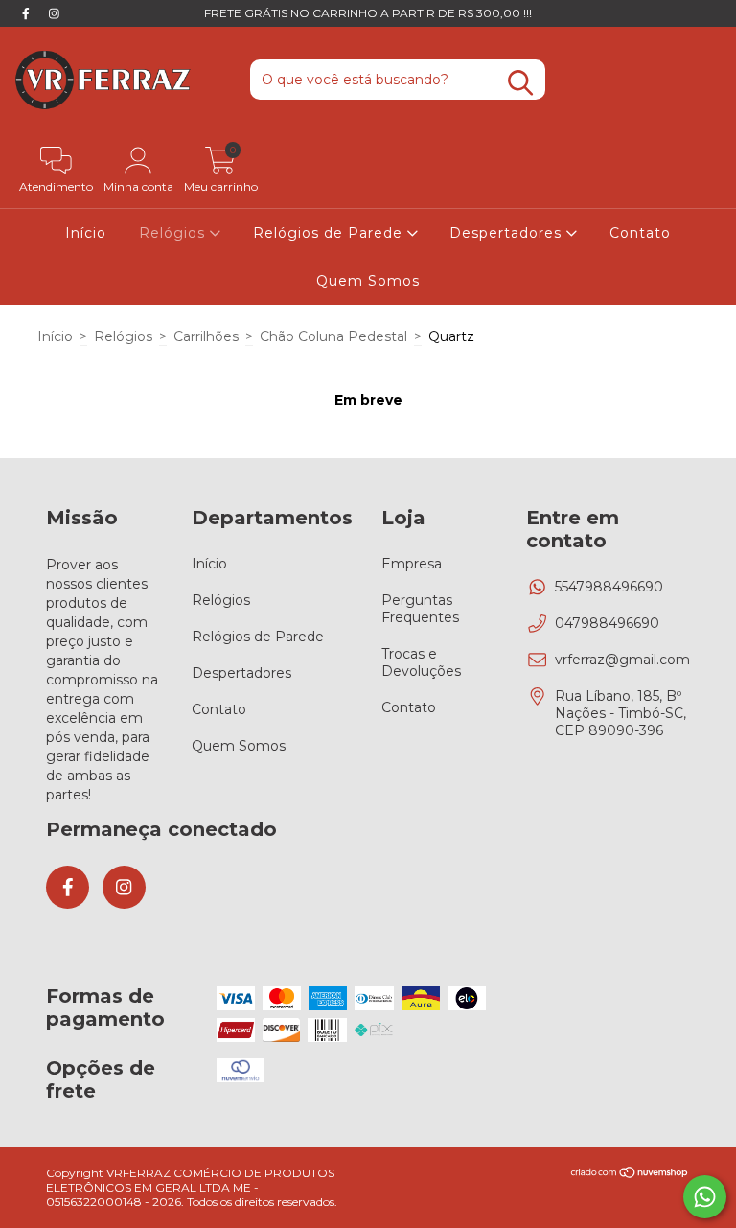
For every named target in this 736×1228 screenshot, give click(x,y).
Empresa (411, 563)
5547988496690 (609, 586)
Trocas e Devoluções (421, 662)
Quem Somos (368, 281)
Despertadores (507, 233)
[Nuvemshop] (630, 1175)
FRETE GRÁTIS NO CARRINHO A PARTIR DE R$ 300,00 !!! (368, 13)
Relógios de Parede (330, 233)
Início (85, 233)
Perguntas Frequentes (420, 608)
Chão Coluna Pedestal (333, 336)
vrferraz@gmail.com (622, 659)
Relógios (174, 233)
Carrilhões (206, 336)
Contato (640, 233)
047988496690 (607, 623)
